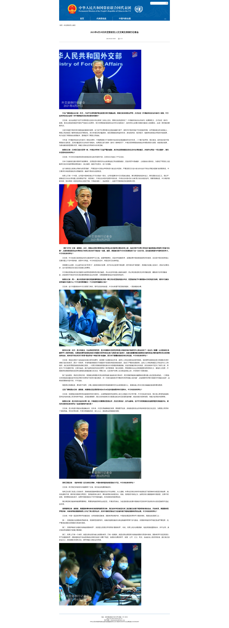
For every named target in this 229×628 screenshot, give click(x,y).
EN (165, 19)
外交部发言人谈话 (69, 25)
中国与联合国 (125, 18)
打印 (121, 38)
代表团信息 (101, 18)
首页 (82, 18)
